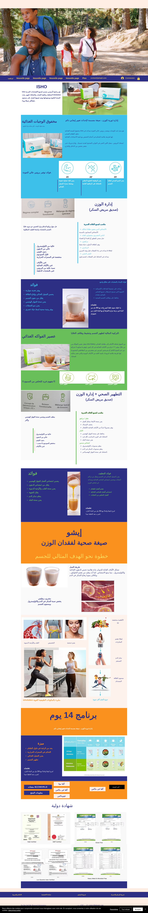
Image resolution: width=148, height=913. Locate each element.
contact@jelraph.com (98, 78)
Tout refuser (126, 909)
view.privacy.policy (14, 910)
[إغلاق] (145, 909)
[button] (138, 78)
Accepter (138, 909)
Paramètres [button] (114, 909)
